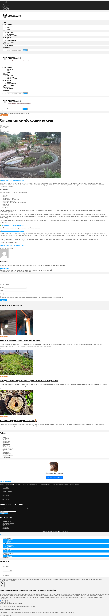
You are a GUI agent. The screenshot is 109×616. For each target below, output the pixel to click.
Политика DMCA (8, 521)
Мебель (9, 39)
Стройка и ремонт (12, 35)
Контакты (6, 525)
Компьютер (10, 26)
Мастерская (7, 37)
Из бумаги (10, 45)
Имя (2, 287)
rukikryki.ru (10, 248)
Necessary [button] (3, 599)
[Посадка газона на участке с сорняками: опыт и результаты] (16, 375)
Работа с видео (7, 449)
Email (2, 290)
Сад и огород (10, 34)
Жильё (5, 31)
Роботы (9, 27)
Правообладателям (8, 523)
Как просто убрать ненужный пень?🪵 (18, 420)
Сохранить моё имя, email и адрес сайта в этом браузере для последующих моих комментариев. (32, 297)
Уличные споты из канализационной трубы (20, 340)
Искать (25, 50)
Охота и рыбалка (8, 42)
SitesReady (5, 126)
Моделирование (11, 40)
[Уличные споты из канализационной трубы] (16, 335)
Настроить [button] (5, 580)
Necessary (5, 600)
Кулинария (6, 47)
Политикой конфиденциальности (92, 579)
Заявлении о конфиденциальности (12, 595)
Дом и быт (10, 32)
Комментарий (4, 284)
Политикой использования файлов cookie (67, 579)
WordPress (64, 531)
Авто (4, 22)
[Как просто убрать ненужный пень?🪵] (16, 415)
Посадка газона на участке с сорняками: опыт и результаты (29, 380)
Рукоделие (6, 44)
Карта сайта (6, 524)
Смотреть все (4, 268)
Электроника (7, 24)
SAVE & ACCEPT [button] (5, 615)
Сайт (1, 294)
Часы (8, 29)
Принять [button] (12, 580)
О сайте (5, 2)
